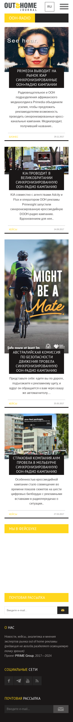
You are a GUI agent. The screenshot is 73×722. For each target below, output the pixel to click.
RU (49, 6)
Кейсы (13, 229)
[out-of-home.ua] (20, 7)
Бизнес (13, 137)
